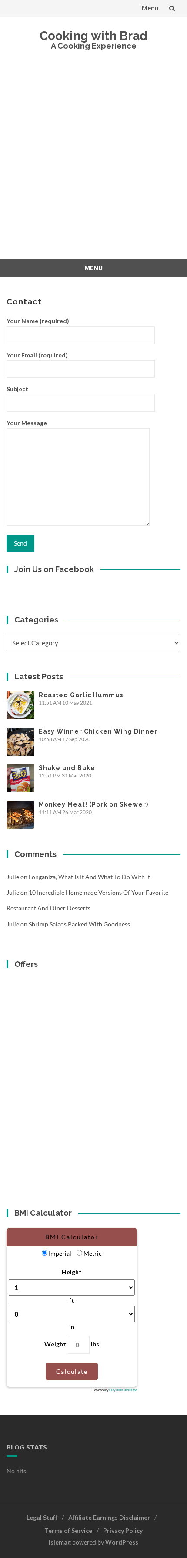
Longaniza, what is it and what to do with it (89, 876)
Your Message (27, 423)
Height (72, 1272)
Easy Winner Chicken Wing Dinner (98, 731)
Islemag (60, 1542)
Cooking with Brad (93, 36)
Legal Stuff (42, 1517)
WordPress (121, 1542)
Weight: (56, 1344)
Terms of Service (68, 1530)
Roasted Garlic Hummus (81, 694)
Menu (150, 8)
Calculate (72, 1371)
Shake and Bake (67, 767)
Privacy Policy (123, 1530)
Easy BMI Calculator (123, 1390)
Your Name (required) (38, 320)
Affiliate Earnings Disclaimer (109, 1517)
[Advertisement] (93, 161)
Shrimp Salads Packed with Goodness (79, 924)
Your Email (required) (37, 355)
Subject (17, 389)
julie (13, 876)
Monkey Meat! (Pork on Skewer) (93, 804)
